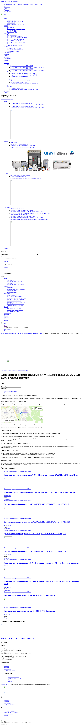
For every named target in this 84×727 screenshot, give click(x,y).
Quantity (3, 386)
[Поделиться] (3, 724)
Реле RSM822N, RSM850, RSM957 (17, 38)
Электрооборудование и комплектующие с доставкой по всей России (23, 4)
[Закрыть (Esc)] (1, 724)
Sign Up (19, 650)
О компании (7, 58)
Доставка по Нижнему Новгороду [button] (16, 395)
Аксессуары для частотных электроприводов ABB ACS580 (27, 70)
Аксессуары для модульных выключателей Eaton (15, 50)
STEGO (9, 79)
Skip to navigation (5, 1)
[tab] (43, 391)
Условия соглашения (13, 677)
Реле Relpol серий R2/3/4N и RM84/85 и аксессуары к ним (26, 211)
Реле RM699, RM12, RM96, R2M (16, 42)
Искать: (6, 327)
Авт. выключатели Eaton (14, 48)
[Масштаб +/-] (6, 724)
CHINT (6, 26)
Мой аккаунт (7, 11)
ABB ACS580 (11, 23)
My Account (7, 329)
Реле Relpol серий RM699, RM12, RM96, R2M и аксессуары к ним (28, 219)
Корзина (6, 54)
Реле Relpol (7, 33)
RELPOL (9, 85)
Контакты (7, 7)
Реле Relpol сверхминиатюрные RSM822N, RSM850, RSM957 (27, 217)
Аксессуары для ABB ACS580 (15, 24)
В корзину (3, 388)
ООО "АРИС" (6, 684)
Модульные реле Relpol (17, 208)
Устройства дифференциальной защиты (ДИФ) (23, 75)
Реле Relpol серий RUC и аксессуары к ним (22, 216)
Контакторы (10, 27)
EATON (6, 46)
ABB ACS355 (11, 20)
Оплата (6, 8)
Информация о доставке (14, 678)
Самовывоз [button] (4, 395)
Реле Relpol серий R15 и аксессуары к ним (22, 210)
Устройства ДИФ (12, 32)
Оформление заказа (9, 670)
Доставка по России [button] (31, 395)
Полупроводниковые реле (14, 36)
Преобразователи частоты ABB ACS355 (21, 66)
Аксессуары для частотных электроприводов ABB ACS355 (27, 67)
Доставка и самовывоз (10, 391)
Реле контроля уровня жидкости (16, 29)
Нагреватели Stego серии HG (18, 82)
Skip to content (14, 1)
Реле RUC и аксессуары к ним (15, 43)
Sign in (6, 261)
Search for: (3, 251)
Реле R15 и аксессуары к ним (15, 39)
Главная (3, 333)
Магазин (6, 63)
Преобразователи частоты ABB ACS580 (21, 69)
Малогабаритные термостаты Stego (20, 80)
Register (6, 267)
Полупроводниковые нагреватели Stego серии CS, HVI (25, 83)
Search (5, 326)
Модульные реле (11, 35)
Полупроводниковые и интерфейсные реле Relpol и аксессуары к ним (30, 213)
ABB (5, 18)
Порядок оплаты (12, 680)
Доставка (6, 10)
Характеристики (8, 392)
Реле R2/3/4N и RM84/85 (14, 41)
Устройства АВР (11, 30)
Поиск (26, 327)
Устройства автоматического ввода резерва (22, 73)
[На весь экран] (4, 724)
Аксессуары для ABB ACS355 (15, 21)
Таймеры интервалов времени (15, 45)
